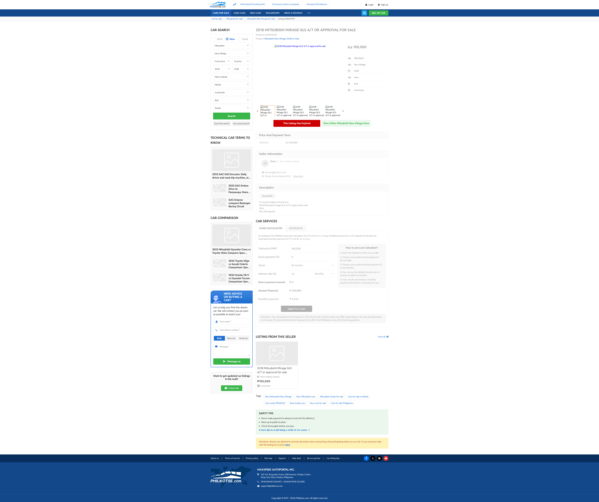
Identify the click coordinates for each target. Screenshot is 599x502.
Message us (234, 361)
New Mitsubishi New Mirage (278, 396)
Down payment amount (271, 282)
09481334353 (267, 481)
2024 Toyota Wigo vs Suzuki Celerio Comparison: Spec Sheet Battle (239, 264)
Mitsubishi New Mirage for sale (261, 18)
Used (245, 39)
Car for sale (217, 18)
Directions (298, 176)
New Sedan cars (297, 403)
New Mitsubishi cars (305, 396)
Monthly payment (268, 299)
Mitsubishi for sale (234, 18)
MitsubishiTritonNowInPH (253, 4)
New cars (255, 13)
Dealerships (273, 13)
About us (215, 458)
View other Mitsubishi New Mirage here (346, 123)
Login (371, 4)
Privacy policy (252, 458)
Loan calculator (270, 228)
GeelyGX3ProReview (317, 4)
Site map (268, 458)
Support (282, 458)
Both (220, 39)
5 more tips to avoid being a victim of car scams (283, 430)
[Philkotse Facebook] (366, 458)
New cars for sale (318, 403)
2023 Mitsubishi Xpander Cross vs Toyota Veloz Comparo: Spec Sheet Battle (231, 251)
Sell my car (378, 13)
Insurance (296, 228)
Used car (243, 338)
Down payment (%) (268, 257)
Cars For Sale (221, 13)
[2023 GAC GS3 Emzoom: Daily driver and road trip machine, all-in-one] (231, 160)
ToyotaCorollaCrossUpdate (286, 4)
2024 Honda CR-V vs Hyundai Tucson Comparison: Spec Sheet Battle (239, 278)
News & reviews (293, 13)
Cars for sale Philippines (342, 403)
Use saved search (241, 123)
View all (381, 336)
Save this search (222, 123)
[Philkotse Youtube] (385, 458)
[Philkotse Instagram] (379, 458)
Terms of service (232, 458)
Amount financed (268, 290)
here (287, 444)
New (232, 39)
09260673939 (290, 481)
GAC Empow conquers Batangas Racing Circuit (239, 203)
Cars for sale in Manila (358, 396)
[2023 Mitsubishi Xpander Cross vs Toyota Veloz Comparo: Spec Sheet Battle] (231, 235)
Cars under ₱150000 (275, 403)
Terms (261, 265)
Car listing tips (333, 458)
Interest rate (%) (267, 273)
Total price (264, 142)
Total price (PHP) (267, 248)
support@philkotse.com (272, 486)
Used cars (239, 13)
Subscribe (233, 388)
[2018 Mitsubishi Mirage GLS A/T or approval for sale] (277, 353)
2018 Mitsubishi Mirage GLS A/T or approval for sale (274, 370)
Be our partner (313, 458)
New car (231, 338)
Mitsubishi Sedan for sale (331, 396)
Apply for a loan (296, 308)
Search (232, 116)
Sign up (384, 4)
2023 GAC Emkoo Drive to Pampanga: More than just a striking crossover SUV (239, 189)
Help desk (296, 458)
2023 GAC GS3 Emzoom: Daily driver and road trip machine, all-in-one (231, 176)
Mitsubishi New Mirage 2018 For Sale (281, 38)
